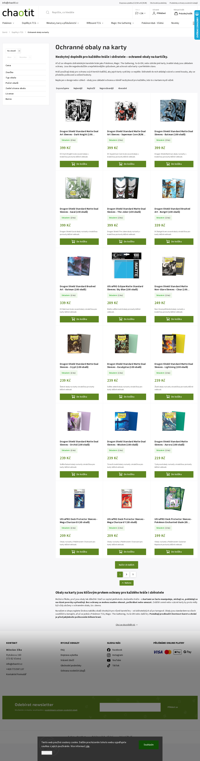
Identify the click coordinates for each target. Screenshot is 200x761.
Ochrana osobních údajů (73, 670)
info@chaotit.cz (14, 664)
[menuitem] (10, 23)
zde (88, 746)
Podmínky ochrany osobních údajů (184, 3)
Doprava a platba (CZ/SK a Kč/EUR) (133, 3)
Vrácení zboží (67, 660)
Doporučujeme (62, 88)
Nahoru (128, 583)
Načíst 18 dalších (126, 564)
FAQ (63, 650)
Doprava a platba (69, 655)
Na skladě (13, 50)
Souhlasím (149, 744)
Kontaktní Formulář (16, 674)
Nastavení (47, 752)
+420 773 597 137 (15, 669)
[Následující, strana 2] (126, 574)
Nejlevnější (78, 88)
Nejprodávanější (107, 88)
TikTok (115, 665)
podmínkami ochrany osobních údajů (61, 710)
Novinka (25, 57)
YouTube (116, 660)
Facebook (117, 650)
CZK (141, 13)
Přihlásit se (173, 707)
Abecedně (122, 88)
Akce (11, 57)
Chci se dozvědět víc (125, 624)
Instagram (117, 655)
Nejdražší (91, 88)
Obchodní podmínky (158, 3)
